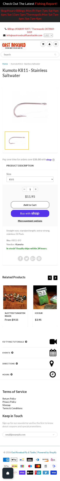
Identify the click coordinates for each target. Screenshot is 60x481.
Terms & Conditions (12, 408)
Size (8, 174)
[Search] (55, 54)
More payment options (30, 220)
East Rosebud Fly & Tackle (24, 452)
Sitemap (6, 405)
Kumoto (19, 244)
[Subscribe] (53, 434)
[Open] (7, 473)
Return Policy (9, 398)
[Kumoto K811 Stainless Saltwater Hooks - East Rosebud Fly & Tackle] (30, 110)
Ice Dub (39, 313)
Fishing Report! (46, 3)
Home (5, 64)
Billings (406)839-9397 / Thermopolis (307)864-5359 (31, 30)
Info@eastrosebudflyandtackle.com (24, 35)
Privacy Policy (9, 401)
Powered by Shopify (47, 452)
